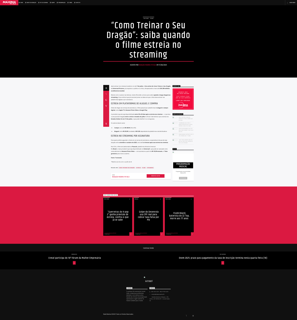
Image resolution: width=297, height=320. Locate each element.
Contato (78, 3)
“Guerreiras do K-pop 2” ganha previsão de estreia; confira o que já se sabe (186, 124)
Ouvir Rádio (292, 3)
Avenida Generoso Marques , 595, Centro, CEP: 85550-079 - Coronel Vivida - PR (159, 298)
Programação (61, 3)
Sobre (70, 3)
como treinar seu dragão (127, 167)
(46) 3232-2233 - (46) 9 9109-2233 (159, 291)
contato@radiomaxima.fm (157, 294)
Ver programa (183, 178)
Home (21, 3)
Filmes (152, 18)
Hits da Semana (44, 3)
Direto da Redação (31, 3)
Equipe (53, 3)
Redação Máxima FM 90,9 (147, 65)
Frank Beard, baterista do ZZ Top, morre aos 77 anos (186, 135)
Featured (146, 18)
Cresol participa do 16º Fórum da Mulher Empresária (74, 258)
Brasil (136, 199)
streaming (150, 167)
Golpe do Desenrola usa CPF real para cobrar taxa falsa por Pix (186, 130)
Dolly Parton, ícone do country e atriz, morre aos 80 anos (186, 119)
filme (143, 167)
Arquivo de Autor (155, 176)
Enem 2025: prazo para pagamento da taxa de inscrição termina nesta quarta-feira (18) (223, 258)
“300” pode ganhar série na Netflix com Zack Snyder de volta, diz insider (186, 141)
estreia (138, 167)
